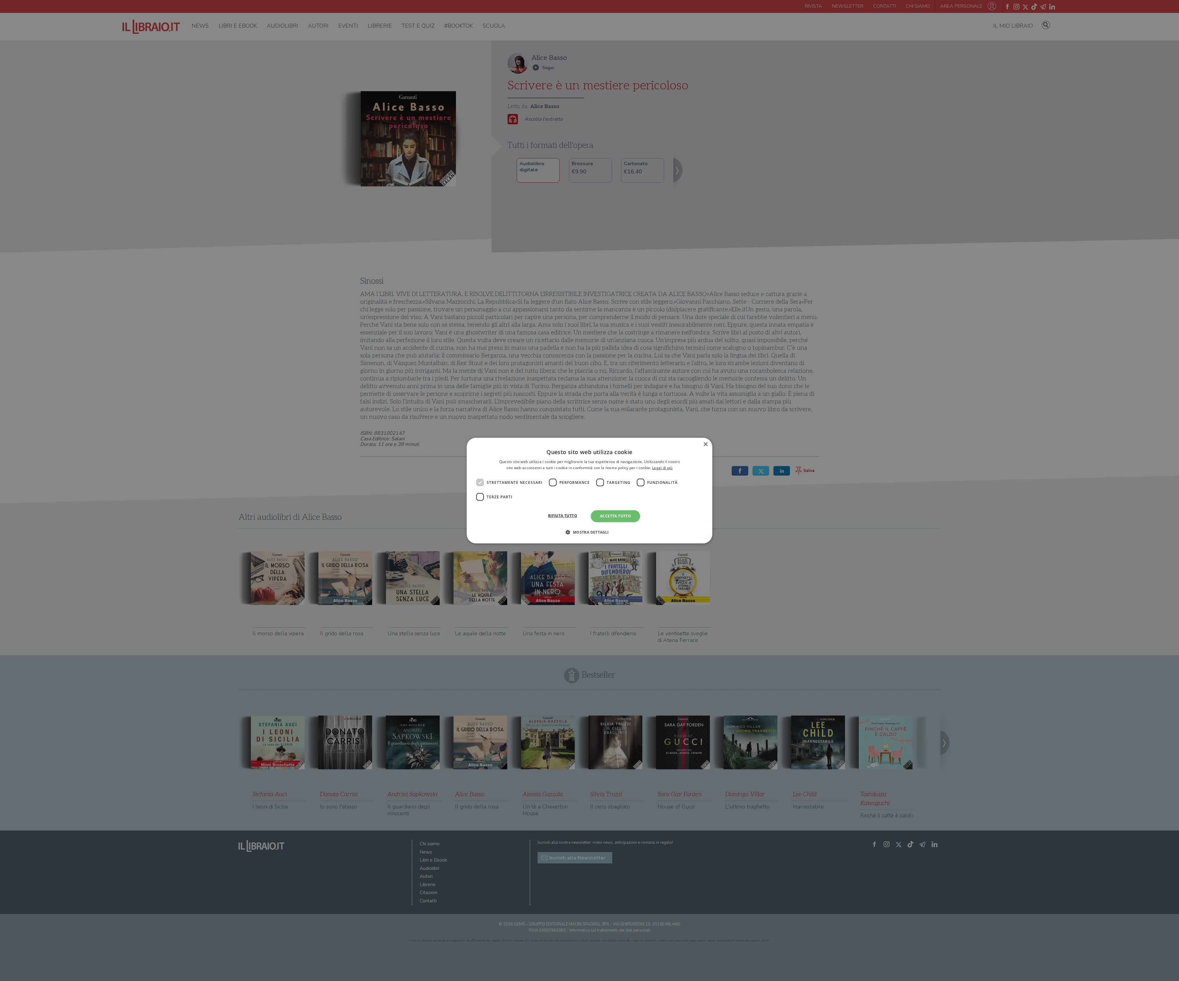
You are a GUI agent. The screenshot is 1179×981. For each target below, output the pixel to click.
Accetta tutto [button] (615, 516)
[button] (589, 532)
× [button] (705, 444)
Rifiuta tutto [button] (562, 515)
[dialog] (589, 490)
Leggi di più (662, 467)
